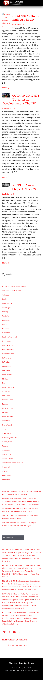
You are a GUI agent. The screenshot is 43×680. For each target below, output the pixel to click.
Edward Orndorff (8, 108)
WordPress (16, 670)
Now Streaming (8, 387)
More (4, 87)
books (4, 299)
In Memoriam (7, 358)
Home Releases (8, 349)
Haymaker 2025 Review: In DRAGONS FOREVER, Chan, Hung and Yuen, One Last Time (20, 574)
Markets (5, 379)
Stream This (6, 433)
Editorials (5, 328)
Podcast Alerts (7, 400)
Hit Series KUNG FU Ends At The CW (26, 17)
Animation (6, 295)
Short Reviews (7, 417)
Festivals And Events (10, 337)
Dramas (5, 324)
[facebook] (9, 632)
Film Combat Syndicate (14, 640)
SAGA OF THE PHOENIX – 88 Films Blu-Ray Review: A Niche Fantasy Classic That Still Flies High (20, 558)
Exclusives (6, 333)
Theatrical (6, 467)
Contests (5, 316)
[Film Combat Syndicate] (13, 5)
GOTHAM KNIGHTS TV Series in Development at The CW (21, 99)
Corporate (6, 320)
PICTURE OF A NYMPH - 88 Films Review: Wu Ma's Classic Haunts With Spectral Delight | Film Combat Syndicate (21, 552)
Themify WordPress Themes (29, 670)
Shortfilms (6, 421)
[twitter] (4, 632)
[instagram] (19, 632)
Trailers (5, 471)
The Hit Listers (7, 458)
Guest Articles (7, 345)
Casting (5, 312)
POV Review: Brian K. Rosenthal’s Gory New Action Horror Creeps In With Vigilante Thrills (20, 621)
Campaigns (6, 307)
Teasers (5, 446)
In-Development (8, 366)
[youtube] (14, 632)
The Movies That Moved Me (12, 463)
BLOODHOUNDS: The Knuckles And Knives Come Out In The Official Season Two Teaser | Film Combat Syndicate (21, 584)
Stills (4, 429)
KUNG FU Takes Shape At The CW (24, 187)
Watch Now (6, 475)
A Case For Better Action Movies (14, 286)
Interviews (6, 370)
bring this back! (8, 303)
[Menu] (38, 3)
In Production (7, 362)
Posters (5, 404)
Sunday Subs (7, 442)
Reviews (5, 412)
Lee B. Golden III (18, 25)
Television (6, 450)
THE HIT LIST (7, 454)
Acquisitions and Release (11, 291)
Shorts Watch (7, 425)
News (4, 383)
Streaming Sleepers (9, 437)
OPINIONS (6, 391)
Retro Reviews (7, 408)
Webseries (6, 479)
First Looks (6, 341)
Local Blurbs (7, 375)
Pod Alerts (6, 396)
